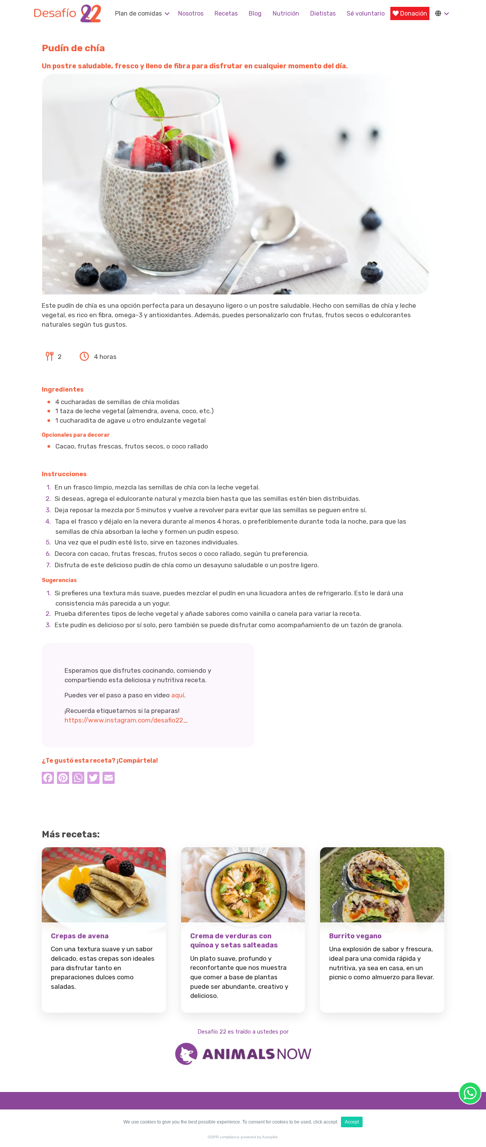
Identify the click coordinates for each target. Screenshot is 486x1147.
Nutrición (286, 13)
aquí (177, 695)
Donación (413, 13)
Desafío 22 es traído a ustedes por (243, 1031)
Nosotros (191, 13)
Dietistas (323, 13)
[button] (167, 13)
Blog (255, 13)
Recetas (226, 13)
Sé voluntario (366, 13)
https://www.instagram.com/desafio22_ (126, 720)
